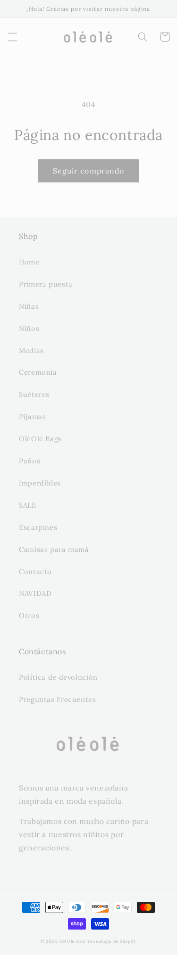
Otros (29, 615)
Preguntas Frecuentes (57, 699)
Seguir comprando (88, 170)
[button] (12, 37)
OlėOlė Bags (40, 438)
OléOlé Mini (72, 941)
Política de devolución (58, 677)
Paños (29, 460)
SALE (27, 505)
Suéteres (34, 394)
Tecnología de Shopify (111, 941)
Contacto (35, 571)
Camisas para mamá (54, 549)
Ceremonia (38, 372)
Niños (29, 328)
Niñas (29, 306)
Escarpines (38, 527)
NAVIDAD (35, 593)
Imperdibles (40, 482)
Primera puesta (46, 284)
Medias (31, 350)
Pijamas (32, 416)
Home (29, 261)
